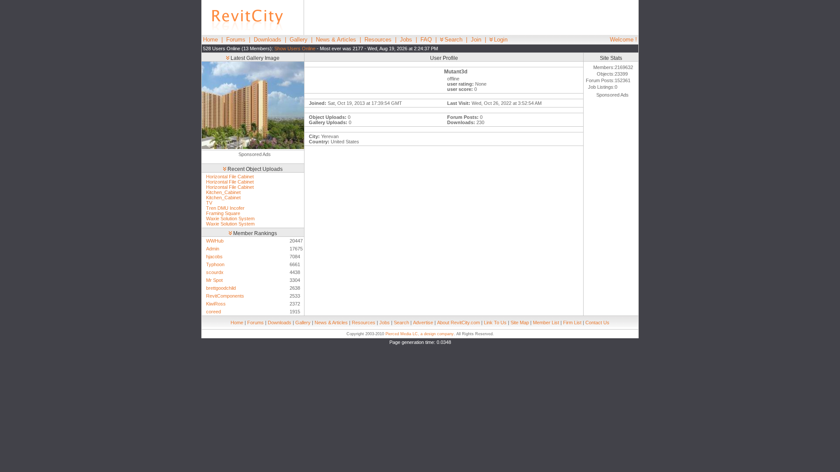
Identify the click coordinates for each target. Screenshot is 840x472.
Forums (235, 39)
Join (476, 39)
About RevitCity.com (458, 322)
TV (209, 202)
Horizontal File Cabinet (230, 176)
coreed (213, 311)
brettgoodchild (221, 288)
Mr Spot (214, 280)
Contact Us (597, 322)
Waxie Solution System (230, 218)
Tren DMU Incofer (225, 208)
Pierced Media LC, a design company (419, 334)
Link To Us (495, 322)
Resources (378, 39)
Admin (212, 248)
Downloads (267, 39)
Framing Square (223, 213)
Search (453, 39)
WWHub (215, 240)
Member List (546, 322)
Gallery (299, 39)
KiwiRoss (216, 303)
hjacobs (214, 256)
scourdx (215, 272)
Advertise (423, 322)
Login (501, 39)
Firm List (572, 322)
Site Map (520, 322)
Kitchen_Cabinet (223, 192)
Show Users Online (294, 48)
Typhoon (215, 264)
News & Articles (336, 39)
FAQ (426, 39)
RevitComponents (225, 295)
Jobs (406, 39)
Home (210, 39)
